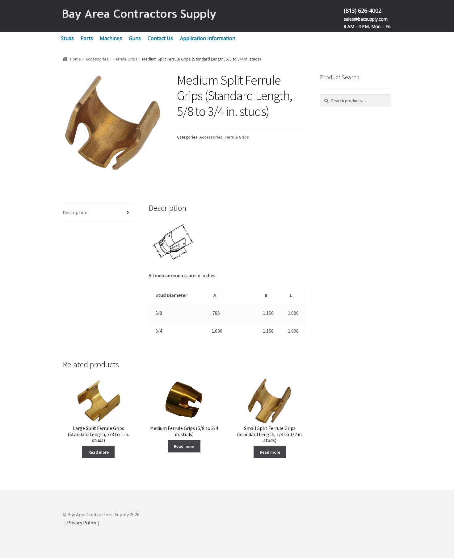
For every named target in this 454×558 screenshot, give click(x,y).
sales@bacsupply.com (366, 19)
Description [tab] (75, 212)
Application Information (207, 38)
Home (75, 59)
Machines (111, 38)
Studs (67, 38)
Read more (98, 452)
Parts (87, 38)
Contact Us (160, 38)
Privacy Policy (81, 522)
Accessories (97, 59)
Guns (135, 38)
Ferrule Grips (125, 59)
